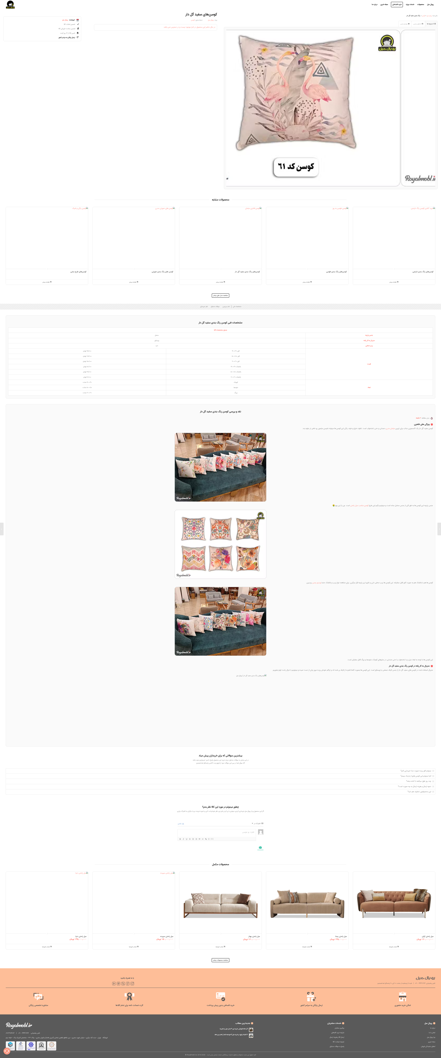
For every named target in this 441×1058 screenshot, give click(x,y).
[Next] (430, 108)
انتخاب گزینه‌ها (393, 947)
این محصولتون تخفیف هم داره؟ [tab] (419, 791)
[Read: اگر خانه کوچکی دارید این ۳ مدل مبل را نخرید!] (251, 1030)
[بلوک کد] (202, 839)
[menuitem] (430, 4)
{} (209, 839)
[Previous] (231, 108)
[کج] (183, 839)
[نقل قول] (199, 839)
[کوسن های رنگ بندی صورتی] (439, 529)
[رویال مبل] (10, 4)
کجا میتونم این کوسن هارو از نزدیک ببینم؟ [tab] (416, 776)
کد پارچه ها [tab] (430, 24)
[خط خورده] (189, 839)
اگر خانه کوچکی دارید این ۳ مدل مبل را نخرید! (234, 1029)
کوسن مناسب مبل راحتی (359, 505)
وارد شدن (181, 823)
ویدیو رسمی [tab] (403, 24)
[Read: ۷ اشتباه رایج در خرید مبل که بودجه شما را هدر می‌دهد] (251, 1036)
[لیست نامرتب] (196, 839)
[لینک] (206, 839)
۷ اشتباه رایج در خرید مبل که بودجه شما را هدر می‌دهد (231, 1034)
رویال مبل (429, 16)
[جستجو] (368, 4)
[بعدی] (431, 235)
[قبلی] (9, 235)
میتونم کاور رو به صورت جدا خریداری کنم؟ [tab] (416, 770)
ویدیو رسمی (316, 582)
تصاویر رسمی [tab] (417, 24)
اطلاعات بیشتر (393, 282)
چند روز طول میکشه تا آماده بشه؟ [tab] (418, 781)
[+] (212, 839)
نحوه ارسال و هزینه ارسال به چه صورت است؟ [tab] (414, 786)
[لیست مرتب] (193, 839)
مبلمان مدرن (390, 428)
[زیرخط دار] (186, 839)
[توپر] (180, 839)
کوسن (193, 20)
